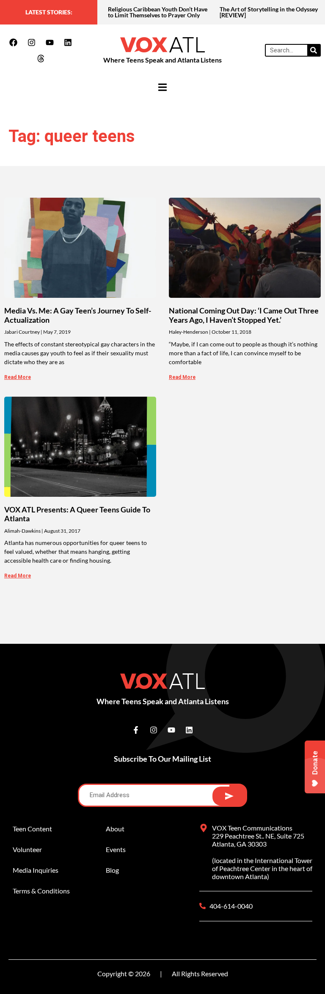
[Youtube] (50, 42)
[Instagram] (32, 42)
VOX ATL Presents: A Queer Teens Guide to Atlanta (77, 514)
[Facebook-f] (136, 730)
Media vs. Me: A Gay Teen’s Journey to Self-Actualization (77, 315)
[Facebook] (14, 42)
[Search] (313, 50)
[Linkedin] (68, 42)
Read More (17, 377)
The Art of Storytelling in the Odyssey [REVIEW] (269, 12)
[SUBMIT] (229, 796)
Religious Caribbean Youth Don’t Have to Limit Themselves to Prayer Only (157, 12)
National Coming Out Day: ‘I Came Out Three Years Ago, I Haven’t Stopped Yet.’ (244, 315)
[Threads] (41, 58)
